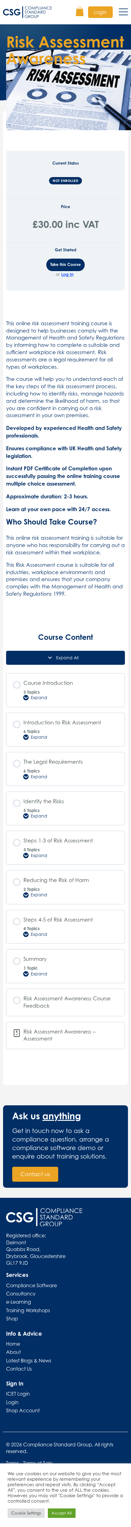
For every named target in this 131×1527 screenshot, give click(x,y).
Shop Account (23, 1410)
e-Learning (18, 1302)
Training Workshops (28, 1310)
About (13, 1352)
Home (13, 1344)
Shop (12, 1319)
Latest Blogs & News (28, 1361)
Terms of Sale (38, 1463)
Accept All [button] (61, 1513)
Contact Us (19, 1369)
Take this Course (65, 264)
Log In (67, 274)
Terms (12, 1463)
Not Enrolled (65, 181)
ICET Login (18, 1394)
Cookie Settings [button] (26, 1513)
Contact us (35, 1174)
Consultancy (21, 1294)
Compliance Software (31, 1285)
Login (100, 12)
